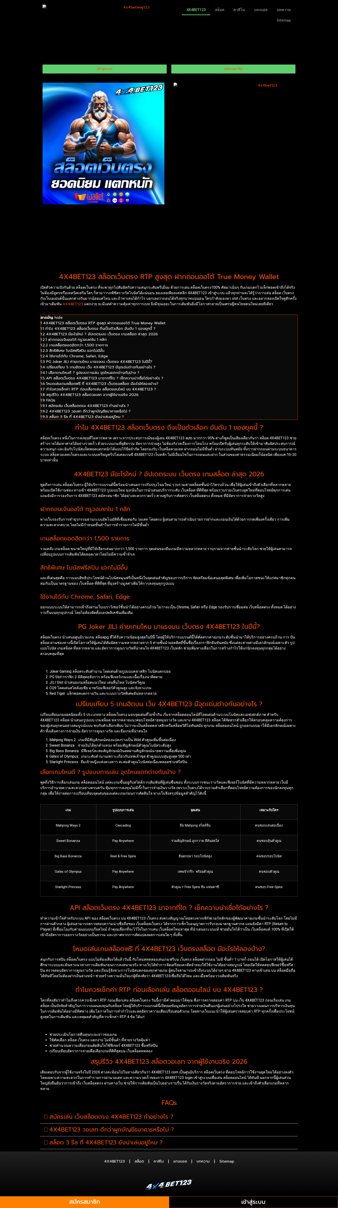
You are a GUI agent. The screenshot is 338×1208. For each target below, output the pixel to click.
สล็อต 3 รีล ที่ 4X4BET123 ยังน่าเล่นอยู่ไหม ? (106, 1142)
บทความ (284, 10)
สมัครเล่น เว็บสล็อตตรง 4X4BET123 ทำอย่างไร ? (111, 1116)
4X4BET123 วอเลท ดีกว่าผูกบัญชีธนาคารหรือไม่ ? (111, 1129)
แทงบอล (261, 10)
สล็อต (219, 10)
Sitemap (284, 20)
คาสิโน (239, 10)
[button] (169, 1117)
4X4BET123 (196, 10)
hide (58, 317)
